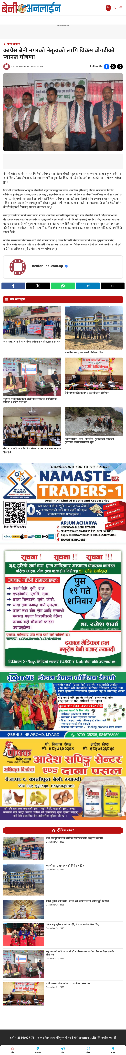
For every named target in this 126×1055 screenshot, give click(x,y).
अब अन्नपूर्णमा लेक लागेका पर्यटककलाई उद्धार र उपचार (31, 342)
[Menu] (121, 8)
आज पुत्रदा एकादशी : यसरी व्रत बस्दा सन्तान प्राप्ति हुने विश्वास (77, 901)
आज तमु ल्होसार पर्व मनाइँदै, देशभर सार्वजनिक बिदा (73, 925)
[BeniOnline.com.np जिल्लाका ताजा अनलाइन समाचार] (32, 8)
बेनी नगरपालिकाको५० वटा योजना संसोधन (87, 393)
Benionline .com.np (47, 266)
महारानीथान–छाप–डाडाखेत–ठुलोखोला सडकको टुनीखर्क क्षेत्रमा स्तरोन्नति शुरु (89, 441)
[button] (114, 8)
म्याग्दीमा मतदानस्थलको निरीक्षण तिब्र (84, 352)
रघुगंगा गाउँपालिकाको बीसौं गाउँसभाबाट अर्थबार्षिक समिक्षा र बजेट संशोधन (30, 401)
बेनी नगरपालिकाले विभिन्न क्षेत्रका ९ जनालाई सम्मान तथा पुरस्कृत (32, 450)
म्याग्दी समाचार (13, 44)
